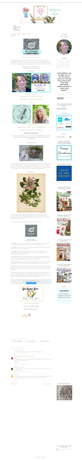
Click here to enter (31, 283)
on (44, 127)
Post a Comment (14, 382)
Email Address (60, 94)
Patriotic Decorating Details (35, 167)
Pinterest (28, 99)
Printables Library (16, 30)
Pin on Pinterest (31, 341)
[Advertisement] (63, 324)
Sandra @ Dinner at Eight (18, 350)
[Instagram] (65, 36)
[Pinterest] (64, 36)
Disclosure (15, 28)
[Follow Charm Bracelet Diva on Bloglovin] (61, 109)
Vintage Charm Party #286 (19, 339)
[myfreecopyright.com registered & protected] (63, 450)
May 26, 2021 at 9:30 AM (21, 364)
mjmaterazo (16, 374)
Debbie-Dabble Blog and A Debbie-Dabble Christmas (23, 356)
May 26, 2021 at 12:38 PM (22, 371)
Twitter (34, 99)
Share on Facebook (17, 341)
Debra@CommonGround (18, 367)
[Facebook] (60, 36)
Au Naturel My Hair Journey (31, 125)
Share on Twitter (44, 341)
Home (14, 25)
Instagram (40, 99)
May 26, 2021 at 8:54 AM (21, 353)
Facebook (22, 99)
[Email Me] (67, 36)
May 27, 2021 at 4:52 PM (21, 379)
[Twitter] (62, 36)
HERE (28, 303)
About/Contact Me (17, 27)
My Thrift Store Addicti (33, 127)
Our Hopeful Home (34, 96)
